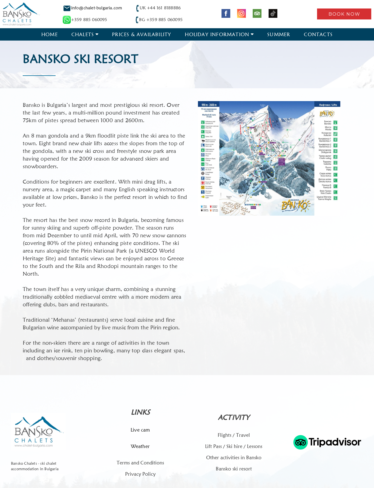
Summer (278, 34)
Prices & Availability (141, 34)
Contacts (318, 34)
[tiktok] (273, 13)
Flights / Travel (234, 435)
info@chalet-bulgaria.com (96, 7)
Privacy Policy (140, 474)
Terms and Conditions (140, 463)
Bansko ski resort (234, 469)
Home (49, 34)
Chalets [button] (82, 34)
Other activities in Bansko (233, 457)
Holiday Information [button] (217, 34)
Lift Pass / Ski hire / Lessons (233, 446)
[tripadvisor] (257, 13)
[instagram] (241, 13)
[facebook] (225, 13)
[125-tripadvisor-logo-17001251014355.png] (327, 442)
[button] (344, 13)
